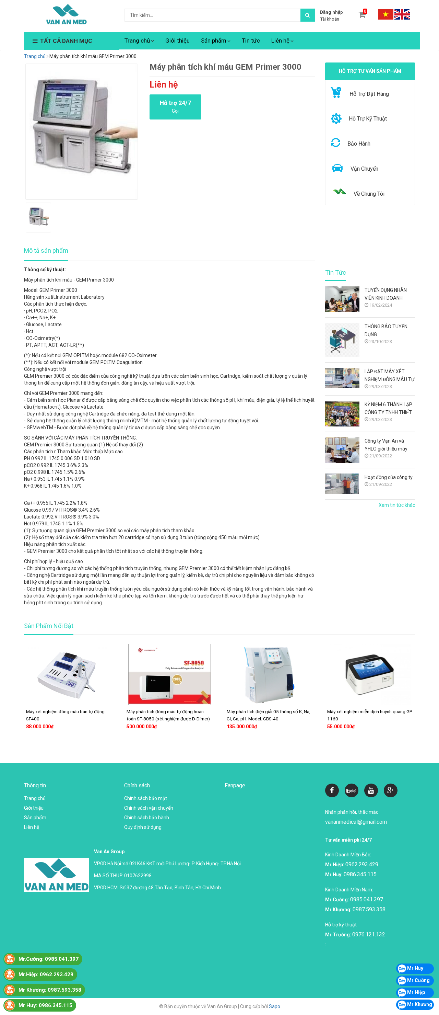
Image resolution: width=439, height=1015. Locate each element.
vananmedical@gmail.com (356, 822)
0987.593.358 (369, 909)
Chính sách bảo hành (146, 817)
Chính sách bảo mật (145, 798)
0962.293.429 (361, 864)
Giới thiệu (177, 40)
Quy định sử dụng (143, 827)
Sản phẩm (213, 40)
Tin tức (251, 40)
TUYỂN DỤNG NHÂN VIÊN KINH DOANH (386, 294)
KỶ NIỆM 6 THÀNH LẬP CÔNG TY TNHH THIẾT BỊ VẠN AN (388, 409)
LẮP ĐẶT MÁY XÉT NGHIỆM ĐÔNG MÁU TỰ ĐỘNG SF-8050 (390, 376)
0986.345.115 (360, 874)
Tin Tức (335, 272)
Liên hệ (280, 40)
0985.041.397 (366, 899)
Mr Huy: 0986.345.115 (45, 1005)
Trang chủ (137, 40)
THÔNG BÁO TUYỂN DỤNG (386, 330)
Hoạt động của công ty (389, 477)
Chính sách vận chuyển (148, 808)
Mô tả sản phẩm (46, 250)
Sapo (274, 1006)
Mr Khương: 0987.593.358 (50, 990)
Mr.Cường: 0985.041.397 (49, 959)
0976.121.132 (368, 934)
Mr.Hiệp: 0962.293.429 (46, 974)
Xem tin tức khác (397, 505)
